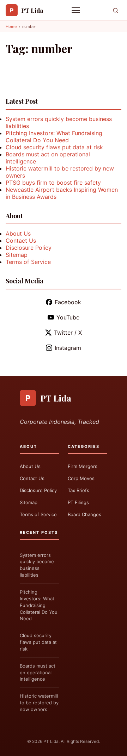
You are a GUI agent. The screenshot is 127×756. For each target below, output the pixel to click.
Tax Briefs (78, 490)
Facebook (68, 302)
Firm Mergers (82, 466)
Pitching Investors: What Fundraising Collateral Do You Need (54, 136)
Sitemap (17, 254)
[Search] (115, 10)
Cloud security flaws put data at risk (54, 147)
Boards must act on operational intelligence (37, 672)
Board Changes (84, 514)
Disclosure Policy (29, 247)
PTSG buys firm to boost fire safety (53, 182)
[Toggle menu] (76, 10)
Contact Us (21, 240)
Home (11, 26)
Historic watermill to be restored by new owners (39, 702)
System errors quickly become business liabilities (37, 565)
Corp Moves (81, 478)
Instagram (68, 347)
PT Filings (78, 502)
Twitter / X (68, 332)
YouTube (67, 317)
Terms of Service (28, 261)
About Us (18, 233)
